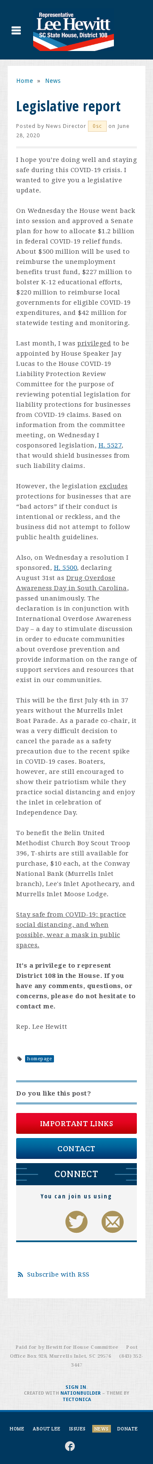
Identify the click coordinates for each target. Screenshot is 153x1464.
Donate (127, 1429)
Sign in (75, 1387)
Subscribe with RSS (58, 1274)
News (53, 80)
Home (24, 80)
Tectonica (76, 1399)
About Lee (47, 1429)
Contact (76, 1148)
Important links (76, 1123)
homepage (39, 1059)
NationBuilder (80, 1393)
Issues (77, 1429)
